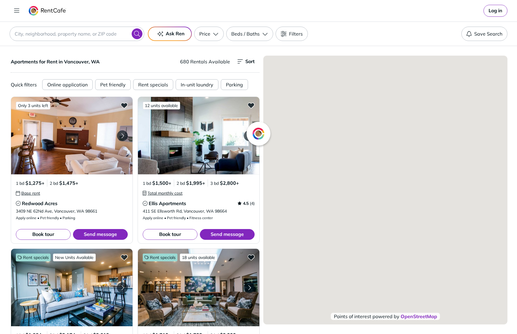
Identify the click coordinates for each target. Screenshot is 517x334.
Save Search (488, 34)
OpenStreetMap (419, 316)
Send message (100, 234)
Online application (67, 85)
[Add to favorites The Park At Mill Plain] (251, 257)
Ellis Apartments (167, 203)
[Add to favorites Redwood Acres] (124, 105)
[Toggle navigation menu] (17, 11)
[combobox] (77, 34)
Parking (234, 85)
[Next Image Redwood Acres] (122, 135)
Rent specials (153, 85)
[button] (72, 135)
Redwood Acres (39, 203)
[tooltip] (28, 193)
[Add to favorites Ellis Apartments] (251, 105)
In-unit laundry (197, 85)
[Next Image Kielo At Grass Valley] (122, 287)
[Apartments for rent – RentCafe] (47, 11)
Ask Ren (175, 33)
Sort (250, 61)
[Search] (137, 33)
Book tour (43, 234)
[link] (495, 11)
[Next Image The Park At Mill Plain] (249, 287)
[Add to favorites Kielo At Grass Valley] (124, 257)
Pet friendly (113, 85)
